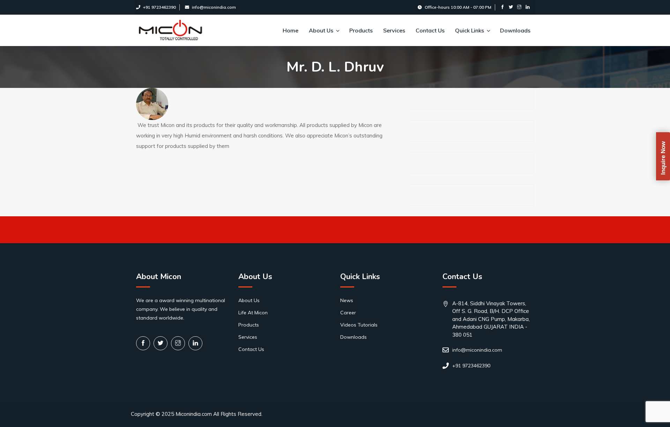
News (346, 300)
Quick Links (469, 30)
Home (290, 30)
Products (361, 30)
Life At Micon (253, 312)
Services (394, 30)
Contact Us (430, 30)
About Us (321, 30)
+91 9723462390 (159, 7)
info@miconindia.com (214, 7)
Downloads (515, 30)
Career (348, 312)
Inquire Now (663, 158)
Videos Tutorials (359, 325)
